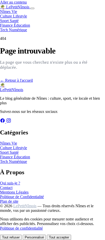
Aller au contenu (13, 2)
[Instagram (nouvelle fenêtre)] (8, 121)
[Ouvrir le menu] (32, 8)
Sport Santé (9, 21)
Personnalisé (34, 237)
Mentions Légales (14, 192)
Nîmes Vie (8, 11)
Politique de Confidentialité (22, 197)
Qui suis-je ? (10, 183)
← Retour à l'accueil (16, 80)
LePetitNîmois (24, 206)
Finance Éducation (15, 25)
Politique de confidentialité (21, 228)
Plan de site (9, 201)
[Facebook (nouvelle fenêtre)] (3, 121)
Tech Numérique (13, 30)
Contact (6, 187)
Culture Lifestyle (13, 16)
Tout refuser (11, 237)
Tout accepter (59, 237)
